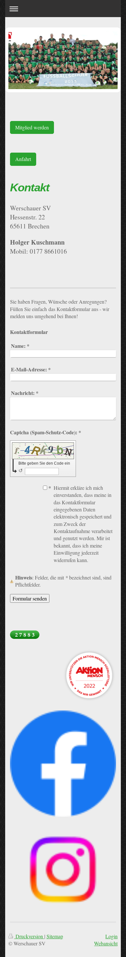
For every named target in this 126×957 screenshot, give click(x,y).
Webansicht (106, 943)
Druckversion (29, 936)
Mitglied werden (32, 127)
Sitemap (55, 936)
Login (111, 936)
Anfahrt (23, 159)
